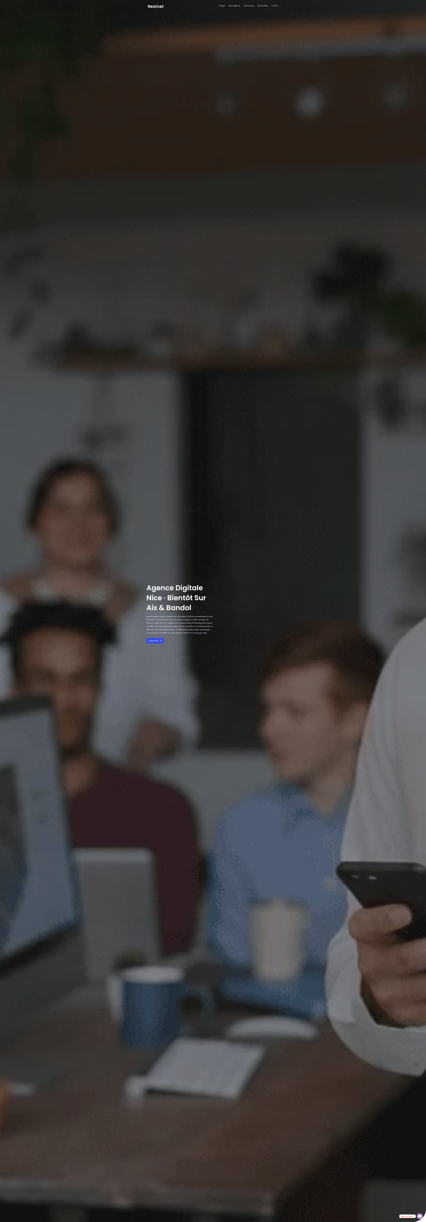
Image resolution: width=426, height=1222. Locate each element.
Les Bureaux (249, 5)
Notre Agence (234, 5)
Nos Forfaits (262, 5)
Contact (274, 5)
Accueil (222, 5)
